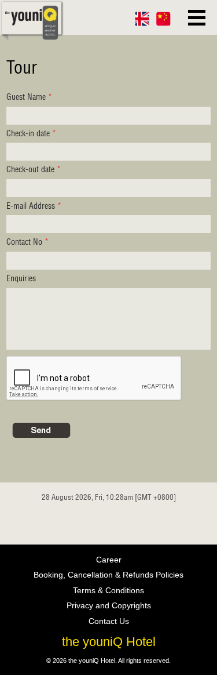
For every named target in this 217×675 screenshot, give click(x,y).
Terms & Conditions (108, 590)
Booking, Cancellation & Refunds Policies (108, 574)
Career (109, 559)
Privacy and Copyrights (109, 605)
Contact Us (109, 621)
